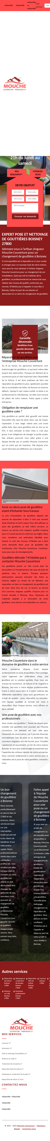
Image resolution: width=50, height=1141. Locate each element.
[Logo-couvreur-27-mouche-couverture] (14, 83)
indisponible (8, 5)
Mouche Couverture (26, 1126)
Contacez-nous (38, 173)
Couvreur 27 (33, 19)
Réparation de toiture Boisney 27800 (8, 982)
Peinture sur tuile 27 (36, 71)
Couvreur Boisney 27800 (42, 981)
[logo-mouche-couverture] (21, 1025)
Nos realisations (16, 173)
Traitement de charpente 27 (37, 89)
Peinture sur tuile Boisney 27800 (7, 994)
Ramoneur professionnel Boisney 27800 (20, 994)
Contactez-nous (29, 1129)
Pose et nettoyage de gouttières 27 (36, 53)
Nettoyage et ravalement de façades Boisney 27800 (20, 983)
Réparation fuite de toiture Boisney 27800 (32, 983)
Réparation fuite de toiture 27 (35, 108)
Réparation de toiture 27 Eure (37, 146)
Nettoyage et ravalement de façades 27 (37, 127)
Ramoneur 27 (33, 36)
